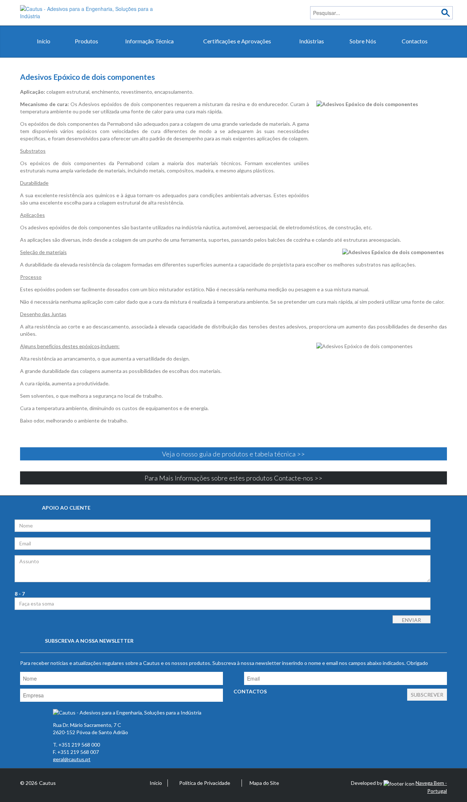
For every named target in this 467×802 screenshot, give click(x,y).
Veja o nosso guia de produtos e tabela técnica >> (233, 454)
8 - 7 (20, 594)
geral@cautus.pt (71, 759)
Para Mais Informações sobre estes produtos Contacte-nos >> (233, 478)
